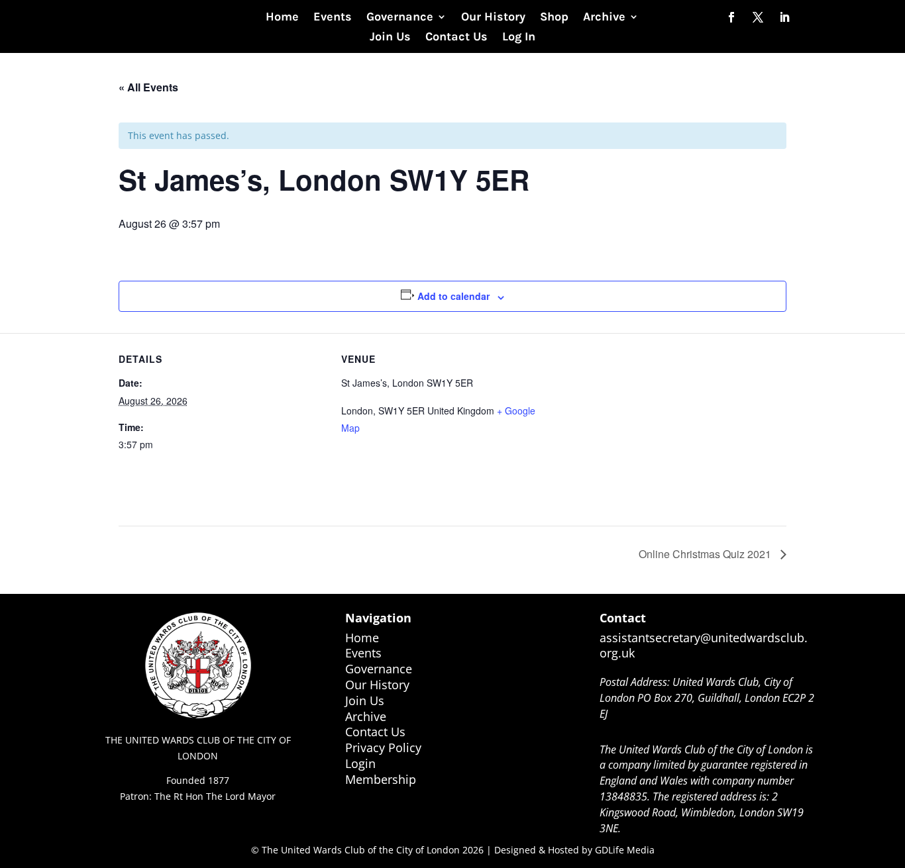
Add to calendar (453, 296)
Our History (493, 18)
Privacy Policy (383, 747)
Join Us (390, 38)
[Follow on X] (758, 17)
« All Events (148, 87)
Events (332, 18)
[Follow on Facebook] (731, 17)
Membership (380, 779)
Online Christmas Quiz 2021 (706, 553)
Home (282, 18)
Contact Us (456, 38)
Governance (399, 18)
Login (360, 763)
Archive (604, 18)
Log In (518, 38)
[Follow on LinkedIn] (784, 17)
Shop (554, 18)
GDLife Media (625, 850)
